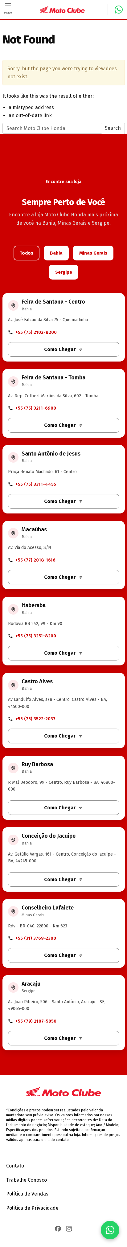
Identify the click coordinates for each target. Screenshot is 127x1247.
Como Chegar (60, 349)
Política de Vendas (27, 1194)
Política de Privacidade (32, 1208)
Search (113, 128)
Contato (15, 1166)
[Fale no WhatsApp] (116, 9)
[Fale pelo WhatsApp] (110, 1230)
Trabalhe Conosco (26, 1180)
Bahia (56, 253)
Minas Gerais (93, 253)
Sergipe (63, 272)
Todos (26, 253)
